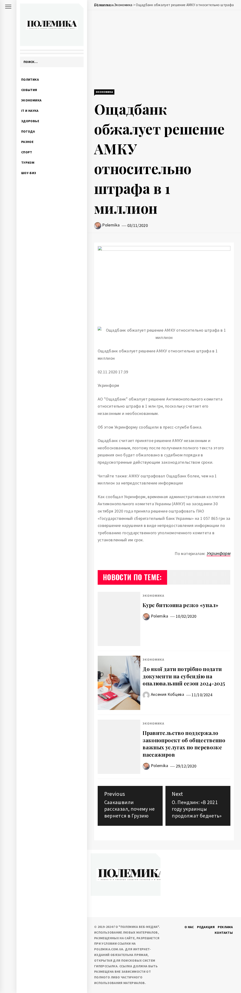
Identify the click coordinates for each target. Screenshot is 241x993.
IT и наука (30, 110)
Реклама (225, 927)
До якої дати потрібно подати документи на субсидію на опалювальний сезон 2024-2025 (184, 676)
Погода (28, 131)
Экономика (31, 100)
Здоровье (30, 121)
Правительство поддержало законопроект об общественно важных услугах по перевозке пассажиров (184, 743)
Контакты (224, 932)
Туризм (27, 162)
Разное (27, 142)
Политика (30, 79)
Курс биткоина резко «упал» (180, 605)
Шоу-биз (28, 173)
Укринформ (218, 553)
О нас (189, 927)
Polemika (111, 225)
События (29, 90)
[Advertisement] (164, 50)
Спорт (26, 152)
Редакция (206, 927)
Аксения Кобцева (167, 694)
